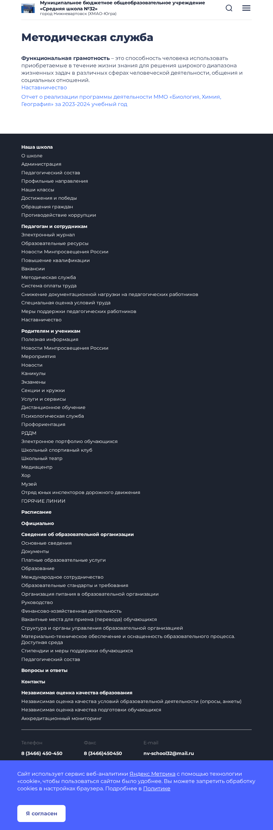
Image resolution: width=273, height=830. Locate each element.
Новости (32, 365)
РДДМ (28, 433)
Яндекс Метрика (152, 774)
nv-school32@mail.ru (168, 753)
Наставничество (44, 87)
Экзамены (33, 382)
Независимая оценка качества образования (77, 693)
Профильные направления (54, 181)
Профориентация (43, 424)
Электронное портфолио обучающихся (69, 441)
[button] (229, 8)
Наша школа (37, 147)
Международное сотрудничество (62, 577)
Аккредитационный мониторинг (61, 718)
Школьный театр (42, 458)
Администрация (41, 164)
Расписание (36, 512)
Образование (38, 568)
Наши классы (37, 190)
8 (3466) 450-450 (42, 753)
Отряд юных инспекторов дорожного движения (80, 492)
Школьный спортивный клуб (56, 450)
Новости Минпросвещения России (65, 252)
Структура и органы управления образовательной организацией (102, 628)
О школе (32, 156)
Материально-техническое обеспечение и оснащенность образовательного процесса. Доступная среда (128, 639)
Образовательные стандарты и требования (74, 585)
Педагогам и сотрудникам (54, 226)
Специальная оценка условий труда (66, 303)
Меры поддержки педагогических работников (78, 311)
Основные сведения (46, 543)
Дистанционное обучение (53, 407)
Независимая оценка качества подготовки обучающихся (91, 710)
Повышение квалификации (55, 260)
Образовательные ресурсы (55, 243)
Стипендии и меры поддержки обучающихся (77, 651)
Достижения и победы (49, 198)
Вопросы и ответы (44, 670)
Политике (156, 788)
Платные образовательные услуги (63, 560)
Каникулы (33, 373)
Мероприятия (38, 356)
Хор (26, 475)
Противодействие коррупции (58, 215)
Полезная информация (49, 339)
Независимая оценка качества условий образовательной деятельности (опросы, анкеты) (131, 701)
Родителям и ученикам (50, 331)
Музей (29, 484)
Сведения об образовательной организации (77, 534)
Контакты (33, 682)
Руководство (37, 602)
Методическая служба (48, 277)
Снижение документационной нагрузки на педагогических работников (109, 294)
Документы (35, 551)
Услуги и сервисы (43, 399)
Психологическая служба (52, 416)
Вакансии (33, 269)
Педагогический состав (50, 173)
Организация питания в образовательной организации (90, 594)
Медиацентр (37, 467)
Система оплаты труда (49, 286)
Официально (37, 523)
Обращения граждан (47, 207)
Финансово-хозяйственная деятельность (71, 611)
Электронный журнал (48, 235)
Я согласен (41, 813)
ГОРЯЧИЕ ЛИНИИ (43, 501)
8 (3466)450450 (103, 753)
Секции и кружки (43, 390)
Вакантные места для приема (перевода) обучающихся (89, 619)
